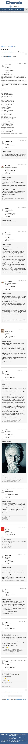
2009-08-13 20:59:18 (5, 660)
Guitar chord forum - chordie (6, 51)
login (6, 56)
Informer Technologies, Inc (20, 699)
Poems (14, 51)
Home (2, 9)
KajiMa (6, 371)
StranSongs (8, 64)
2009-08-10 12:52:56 (22, 554)
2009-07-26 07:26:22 (22, 63)
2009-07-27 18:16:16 (22, 280)
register (9, 56)
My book (16, 9)
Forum (26, 9)
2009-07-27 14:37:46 (22, 231)
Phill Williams (8, 165)
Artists (9, 9)
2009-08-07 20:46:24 (5, 488)
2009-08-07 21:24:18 (22, 527)
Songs (5, 9)
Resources (21, 9)
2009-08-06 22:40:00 (21, 428)
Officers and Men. (5, 49)
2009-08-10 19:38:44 (22, 588)
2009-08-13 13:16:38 (22, 621)
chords (17, 741)
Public (12, 9)
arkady (6, 330)
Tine (6, 589)
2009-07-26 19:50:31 (22, 140)
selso (6, 528)
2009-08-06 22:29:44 (22, 370)
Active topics (3, 46)
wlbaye (7, 208)
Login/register (15, 6)
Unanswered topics (12, 46)
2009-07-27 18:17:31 (22, 329)
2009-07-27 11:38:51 (22, 164)
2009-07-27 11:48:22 (22, 207)
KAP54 (6, 490)
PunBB (8, 699)
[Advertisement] (14, 28)
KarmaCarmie (8, 141)
